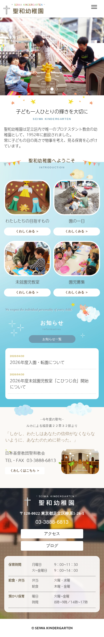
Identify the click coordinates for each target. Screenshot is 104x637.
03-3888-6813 (52, 521)
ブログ (52, 545)
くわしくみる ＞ (27, 231)
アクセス (52, 533)
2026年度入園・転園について (37, 362)
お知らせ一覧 (52, 339)
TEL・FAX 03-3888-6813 (30, 460)
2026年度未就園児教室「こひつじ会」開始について (49, 384)
